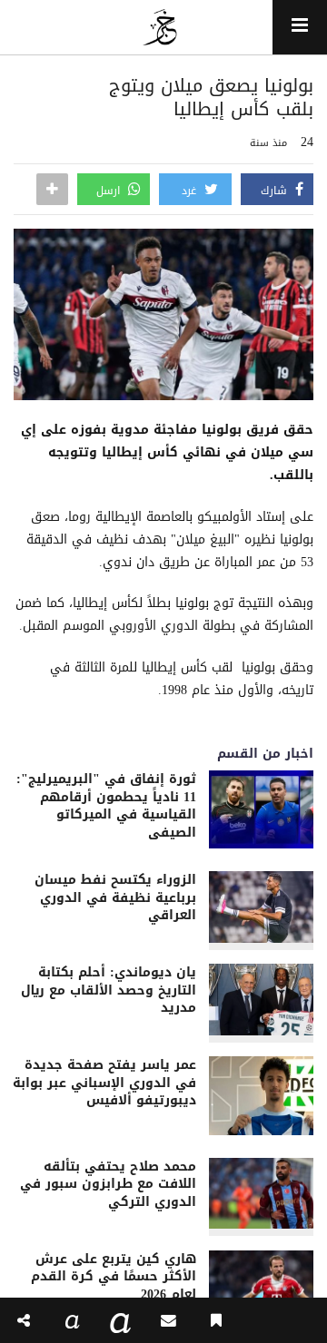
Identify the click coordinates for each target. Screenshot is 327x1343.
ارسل (110, 191)
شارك (276, 191)
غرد (191, 191)
